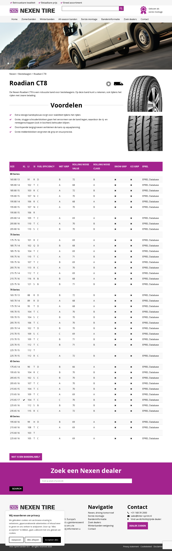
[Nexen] (32, 10)
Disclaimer (158, 546)
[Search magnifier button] (121, 8)
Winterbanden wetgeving (101, 525)
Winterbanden (47, 19)
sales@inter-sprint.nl (141, 515)
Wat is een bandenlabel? (25, 456)
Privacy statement (131, 546)
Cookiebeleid (146, 546)
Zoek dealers (130, 19)
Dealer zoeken (137, 525)
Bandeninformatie (110, 19)
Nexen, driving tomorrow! (101, 512)
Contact (145, 19)
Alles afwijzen (33, 540)
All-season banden (67, 19)
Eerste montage (89, 19)
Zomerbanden (29, 19)
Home (14, 19)
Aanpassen (16, 540)
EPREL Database (150, 179)
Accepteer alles (51, 540)
